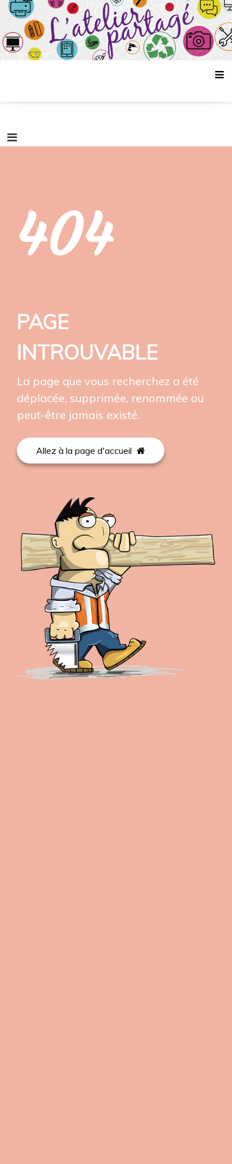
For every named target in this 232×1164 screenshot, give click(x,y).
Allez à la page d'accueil (85, 450)
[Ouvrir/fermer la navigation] (12, 137)
